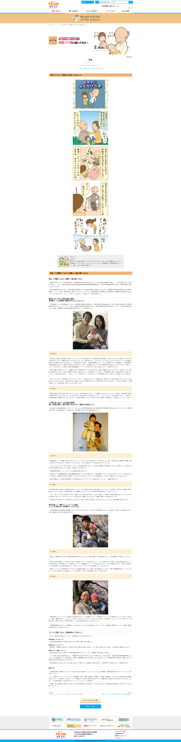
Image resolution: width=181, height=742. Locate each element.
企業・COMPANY (73, 11)
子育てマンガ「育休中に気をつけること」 (90, 65)
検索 (131, 2)
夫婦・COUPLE (56, 11)
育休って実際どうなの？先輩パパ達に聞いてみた (91, 68)
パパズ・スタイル (110, 11)
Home (52, 24)
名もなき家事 (125, 11)
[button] (97, 2)
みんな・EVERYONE (92, 11)
